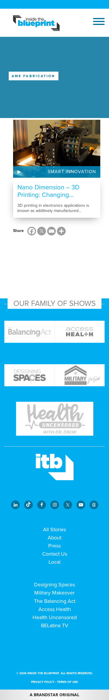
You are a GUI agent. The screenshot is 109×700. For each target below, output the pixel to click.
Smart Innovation (72, 172)
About (54, 537)
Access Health (54, 609)
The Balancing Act (54, 601)
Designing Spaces (54, 584)
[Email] (51, 231)
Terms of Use (67, 682)
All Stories (54, 529)
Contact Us (54, 554)
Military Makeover (54, 593)
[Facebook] (31, 231)
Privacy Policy (42, 682)
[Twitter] (41, 231)
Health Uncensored (55, 617)
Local (54, 562)
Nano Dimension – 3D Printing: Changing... (48, 191)
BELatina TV (54, 625)
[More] (61, 231)
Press (54, 546)
